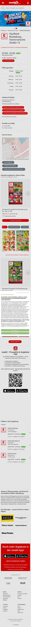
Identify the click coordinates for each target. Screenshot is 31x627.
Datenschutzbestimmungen (22, 292)
